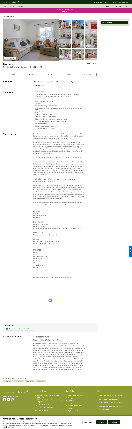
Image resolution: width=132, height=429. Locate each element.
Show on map (87, 74)
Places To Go (109, 6)
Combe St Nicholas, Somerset (22, 67)
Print (96, 64)
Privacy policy (72, 398)
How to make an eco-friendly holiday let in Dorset (111, 403)
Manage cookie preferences (76, 403)
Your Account (124, 2)
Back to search (10, 16)
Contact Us (107, 2)
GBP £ (114, 2)
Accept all (114, 422)
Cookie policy (71, 400)
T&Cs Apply (66, 12)
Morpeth (8, 64)
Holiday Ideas (118, 6)
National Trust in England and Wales (20, 329)
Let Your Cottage (98, 2)
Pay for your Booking (74, 411)
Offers (126, 6)
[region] (66, 422)
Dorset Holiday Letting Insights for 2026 (110, 406)
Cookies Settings (88, 422)
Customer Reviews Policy (75, 405)
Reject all (101, 422)
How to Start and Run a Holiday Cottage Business (110, 396)
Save (90, 64)
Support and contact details (75, 395)
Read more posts (104, 409)
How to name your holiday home (108, 399)
